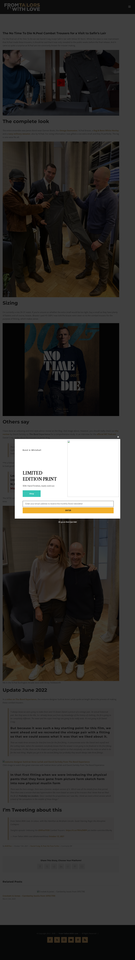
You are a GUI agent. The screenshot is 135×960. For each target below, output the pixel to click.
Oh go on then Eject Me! (67, 522)
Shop (31, 493)
